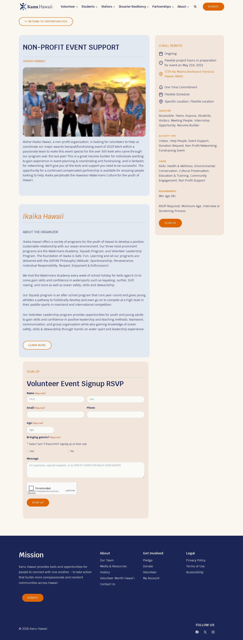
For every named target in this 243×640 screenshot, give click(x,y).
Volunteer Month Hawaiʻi (117, 578)
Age (35, 423)
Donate (213, 6)
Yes (32, 451)
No (72, 451)
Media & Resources (113, 566)
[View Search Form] (195, 6)
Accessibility (194, 572)
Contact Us (107, 584)
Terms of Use (195, 566)
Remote (176, 46)
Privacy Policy (195, 560)
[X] (205, 632)
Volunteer (150, 572)
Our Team (107, 560)
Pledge (148, 560)
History (105, 572)
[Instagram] (213, 632)
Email (36, 408)
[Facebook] (197, 632)
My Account (151, 578)
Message (33, 458)
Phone (91, 408)
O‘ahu (163, 46)
